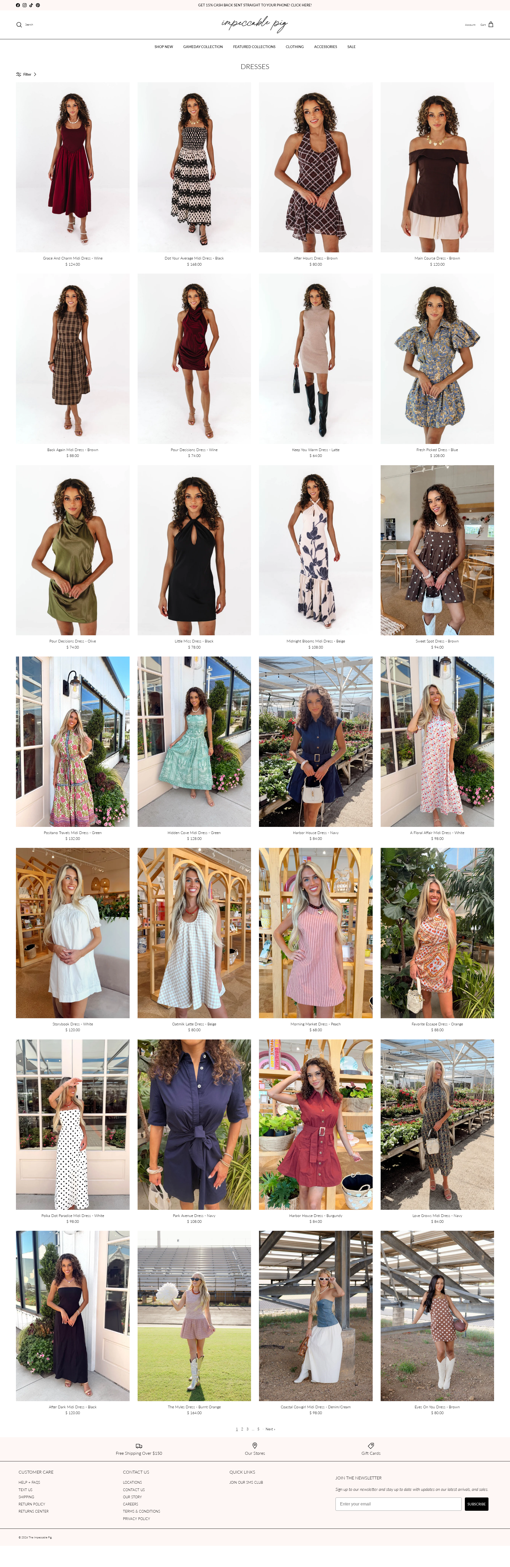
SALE (351, 46)
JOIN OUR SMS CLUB (246, 1482)
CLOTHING (295, 46)
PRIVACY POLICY (136, 1518)
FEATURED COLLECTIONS (254, 46)
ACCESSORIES (325, 46)
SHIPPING (26, 1496)
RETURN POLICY (32, 1503)
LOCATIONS (132, 1482)
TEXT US (25, 1489)
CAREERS (130, 1503)
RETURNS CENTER (34, 1511)
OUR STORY (132, 1496)
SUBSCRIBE (477, 1503)
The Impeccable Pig (40, 1537)
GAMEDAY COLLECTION (203, 46)
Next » (270, 1428)
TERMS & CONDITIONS (141, 1511)
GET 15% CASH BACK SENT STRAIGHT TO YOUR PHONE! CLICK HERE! (255, 4)
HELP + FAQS (29, 1482)
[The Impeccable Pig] (255, 25)
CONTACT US (134, 1489)
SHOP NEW (164, 46)
